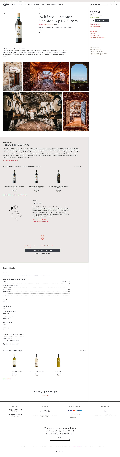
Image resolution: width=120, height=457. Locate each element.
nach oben (45, 395)
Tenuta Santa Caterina (46, 24)
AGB (28, 446)
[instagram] (59, 451)
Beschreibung (94, 31)
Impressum (35, 446)
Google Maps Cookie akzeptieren (42, 250)
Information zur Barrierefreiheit (63, 446)
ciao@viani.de (101, 446)
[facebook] (56, 451)
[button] (112, 4)
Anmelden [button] (114, 1)
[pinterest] (63, 451)
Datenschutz (43, 446)
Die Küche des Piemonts (39, 219)
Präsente (23, 446)
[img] (6, 4)
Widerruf (51, 446)
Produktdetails (94, 35)
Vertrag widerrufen (77, 446)
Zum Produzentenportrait (97, 37)
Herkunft (92, 33)
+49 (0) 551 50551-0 (15, 410)
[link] (14, 4)
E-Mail (60, 437)
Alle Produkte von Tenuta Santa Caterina (15, 195)
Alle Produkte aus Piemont (40, 221)
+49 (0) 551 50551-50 (15, 414)
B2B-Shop (6, 1)
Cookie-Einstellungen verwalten (42, 253)
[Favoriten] (114, 4)
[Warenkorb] (116, 4)
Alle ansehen (7, 378)
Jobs (17, 446)
